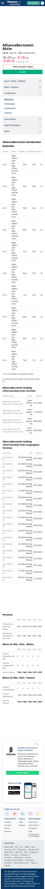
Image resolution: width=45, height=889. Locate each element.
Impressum (33, 822)
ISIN (20, 53)
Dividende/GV (10, 108)
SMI (25, 852)
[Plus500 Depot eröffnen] (13, 4)
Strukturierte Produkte (13, 860)
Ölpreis (34, 863)
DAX (33, 847)
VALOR (5, 53)
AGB (30, 831)
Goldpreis (33, 852)
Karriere (7, 825)
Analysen (8, 113)
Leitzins (7, 865)
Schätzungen (9, 104)
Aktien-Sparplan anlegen (23, 66)
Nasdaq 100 (33, 849)
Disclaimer (33, 828)
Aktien (7, 855)
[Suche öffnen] (42, 3)
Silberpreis (18, 857)
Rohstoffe (29, 860)
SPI (16, 847)
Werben (22, 825)
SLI (21, 847)
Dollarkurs (25, 855)
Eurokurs (8, 857)
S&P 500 (18, 852)
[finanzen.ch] (14, 2)
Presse (7, 828)
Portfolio (8, 863)
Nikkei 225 (8, 852)
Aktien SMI (8, 847)
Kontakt (7, 822)
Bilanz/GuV (8, 99)
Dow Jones (21, 849)
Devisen (15, 855)
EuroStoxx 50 (9, 849)
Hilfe (21, 822)
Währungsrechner (21, 863)
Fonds (27, 857)
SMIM (27, 847)
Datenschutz (34, 825)
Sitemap (7, 831)
